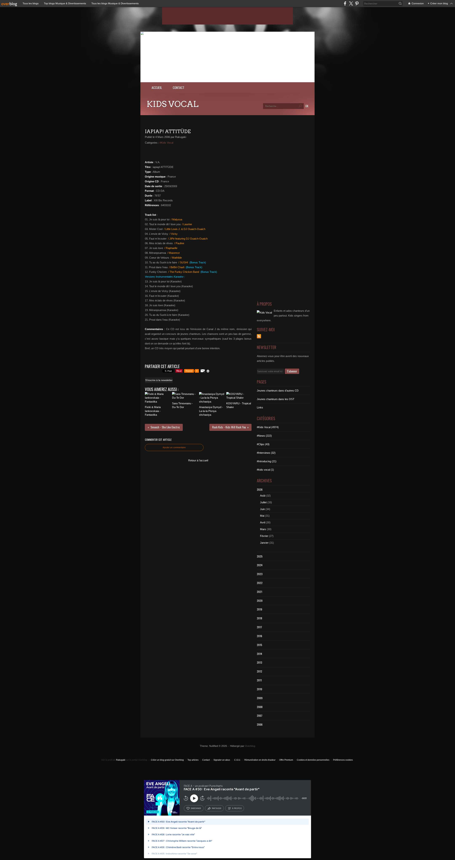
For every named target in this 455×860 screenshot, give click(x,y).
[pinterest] (357, 3)
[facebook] (345, 3)
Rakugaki (120, 760)
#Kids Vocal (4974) (268, 427)
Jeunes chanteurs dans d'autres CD (278, 390)
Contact (178, 87)
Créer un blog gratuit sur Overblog (167, 760)
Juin (262, 509)
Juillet (263, 502)
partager (216, 808)
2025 (260, 556)
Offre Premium (286, 760)
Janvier (264, 542)
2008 (260, 707)
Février (264, 535)
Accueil (157, 87)
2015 (259, 645)
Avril (262, 522)
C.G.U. (237, 760)
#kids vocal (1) (265, 469)
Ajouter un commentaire (174, 447)
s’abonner (196, 808)
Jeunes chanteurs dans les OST (275, 399)
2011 (259, 680)
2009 (260, 698)
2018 (259, 618)
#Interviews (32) (266, 452)
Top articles (193, 760)
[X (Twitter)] (351, 3)
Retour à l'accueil (198, 460)
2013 (259, 662)
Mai (262, 515)
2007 (259, 715)
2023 (260, 574)
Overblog (250, 746)
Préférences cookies (343, 760)
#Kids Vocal (166, 142)
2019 (259, 609)
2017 (259, 627)
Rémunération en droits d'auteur (259, 760)
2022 (260, 583)
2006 (260, 724)
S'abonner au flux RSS (259, 336)
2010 (259, 689)
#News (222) (264, 435)
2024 (260, 565)
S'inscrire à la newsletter (159, 380)
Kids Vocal (173, 104)
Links (260, 407)
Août (262, 495)
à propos (237, 808)
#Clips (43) (263, 444)
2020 (260, 600)
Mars (263, 529)
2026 (260, 489)
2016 (259, 636)
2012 (259, 671)
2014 (259, 654)
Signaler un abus (222, 760)
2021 (259, 592)
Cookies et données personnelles (313, 760)
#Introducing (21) (266, 461)
